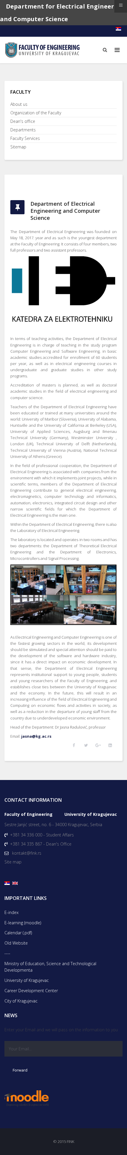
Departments (23, 130)
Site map (13, 862)
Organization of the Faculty (35, 113)
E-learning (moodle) (22, 922)
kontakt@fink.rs (26, 853)
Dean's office (22, 121)
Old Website (16, 943)
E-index (11, 912)
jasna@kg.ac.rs (36, 736)
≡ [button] (121, 5)
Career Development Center (31, 990)
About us (18, 104)
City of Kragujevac (21, 1001)
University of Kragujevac (26, 980)
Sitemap (18, 147)
